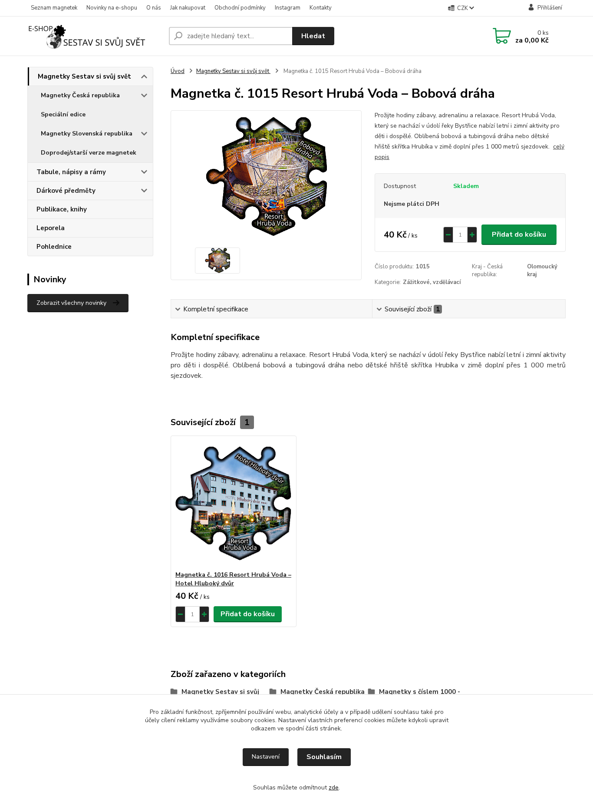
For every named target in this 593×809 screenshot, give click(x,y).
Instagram (287, 8)
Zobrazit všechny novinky (71, 303)
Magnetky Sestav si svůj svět (84, 76)
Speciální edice (63, 114)
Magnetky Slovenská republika (86, 133)
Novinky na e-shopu (111, 8)
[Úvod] (94, 36)
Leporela (50, 228)
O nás (153, 8)
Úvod (177, 71)
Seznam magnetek (54, 8)
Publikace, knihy (61, 209)
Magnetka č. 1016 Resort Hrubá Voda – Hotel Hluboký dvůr (233, 579)
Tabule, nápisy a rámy (71, 172)
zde (334, 787)
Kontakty (321, 8)
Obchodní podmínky (240, 8)
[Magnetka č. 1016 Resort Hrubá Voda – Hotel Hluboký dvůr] (233, 503)
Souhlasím (324, 757)
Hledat (313, 36)
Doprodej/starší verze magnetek (88, 153)
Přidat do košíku (519, 234)
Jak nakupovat (187, 8)
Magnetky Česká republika (80, 95)
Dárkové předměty (66, 190)
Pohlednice (54, 246)
